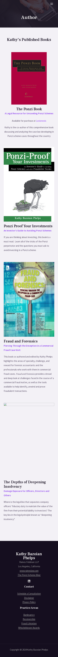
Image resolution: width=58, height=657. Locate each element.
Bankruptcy (29, 614)
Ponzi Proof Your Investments (28, 226)
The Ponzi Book (29, 109)
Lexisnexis (41, 120)
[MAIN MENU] (51, 4)
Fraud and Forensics (21, 341)
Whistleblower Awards (29, 627)
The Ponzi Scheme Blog (29, 575)
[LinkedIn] (29, 581)
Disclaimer (29, 597)
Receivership (29, 619)
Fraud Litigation (29, 623)
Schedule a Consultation (29, 593)
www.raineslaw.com (29, 570)
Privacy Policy (29, 602)
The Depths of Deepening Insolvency (25, 484)
